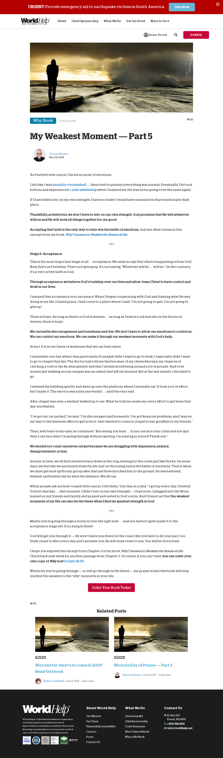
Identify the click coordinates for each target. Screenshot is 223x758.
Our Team (92, 721)
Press (89, 737)
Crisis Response (135, 726)
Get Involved (135, 21)
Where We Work (135, 737)
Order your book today (111, 587)
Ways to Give (159, 21)
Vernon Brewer (131, 674)
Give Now (182, 7)
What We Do (112, 21)
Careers (91, 731)
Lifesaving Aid (134, 716)
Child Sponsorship (85, 21)
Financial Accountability (101, 726)
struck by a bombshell (69, 184)
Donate (196, 35)
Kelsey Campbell (53, 681)
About (61, 21)
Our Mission (93, 716)
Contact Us (93, 742)
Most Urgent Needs (137, 731)
